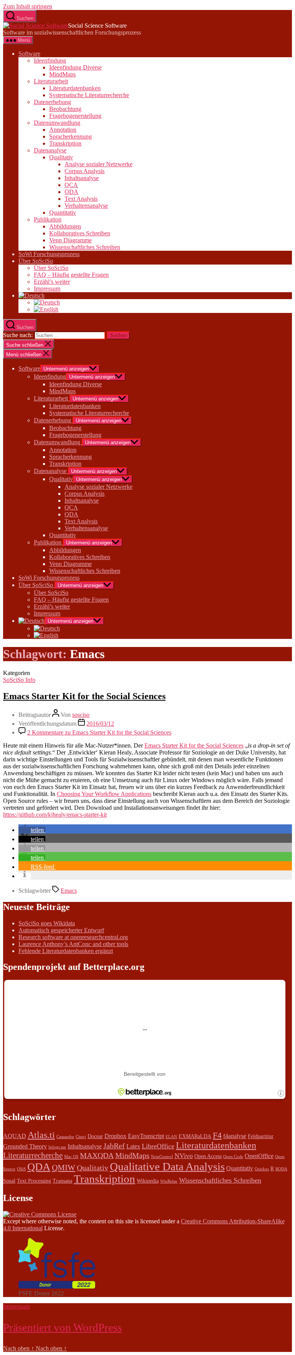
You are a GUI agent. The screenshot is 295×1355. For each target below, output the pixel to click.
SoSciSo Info (19, 680)
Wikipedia (148, 1181)
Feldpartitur (260, 1136)
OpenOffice (259, 1156)
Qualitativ (61, 157)
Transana (62, 1181)
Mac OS (71, 1157)
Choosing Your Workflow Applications (104, 794)
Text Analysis (81, 198)
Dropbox (115, 1136)
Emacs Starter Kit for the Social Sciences (84, 696)
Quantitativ (62, 212)
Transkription (65, 143)
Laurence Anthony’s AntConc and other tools (73, 944)
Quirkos (262, 1169)
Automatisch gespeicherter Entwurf (61, 930)
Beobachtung (65, 109)
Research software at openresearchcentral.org (73, 937)
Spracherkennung (70, 136)
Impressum (47, 288)
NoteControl (162, 1157)
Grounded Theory (25, 1146)
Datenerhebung (52, 102)
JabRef (114, 1146)
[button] (31, 830)
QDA (71, 192)
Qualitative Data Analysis (167, 1166)
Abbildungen (65, 226)
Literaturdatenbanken (75, 88)
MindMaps (62, 74)
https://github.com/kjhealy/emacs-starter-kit (55, 814)
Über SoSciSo (35, 261)
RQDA (281, 1169)
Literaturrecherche (33, 1155)
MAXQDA (97, 1155)
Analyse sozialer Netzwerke (99, 164)
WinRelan (168, 1181)
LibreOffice (158, 1146)
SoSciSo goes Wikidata (46, 923)
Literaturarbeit (51, 81)
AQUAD (14, 1136)
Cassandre (65, 1137)
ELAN (171, 1137)
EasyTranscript (146, 1136)
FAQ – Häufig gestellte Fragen (71, 274)
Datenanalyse (50, 150)
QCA (71, 185)
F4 (217, 1135)
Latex (133, 1146)
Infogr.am (57, 1147)
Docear (95, 1136)
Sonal (9, 1181)
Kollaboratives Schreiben (79, 233)
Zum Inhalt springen (27, 6)
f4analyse (234, 1136)
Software (29, 53)
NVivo (183, 1156)
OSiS (21, 1169)
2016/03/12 (100, 723)
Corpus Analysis (84, 171)
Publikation (47, 219)
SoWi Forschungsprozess (49, 254)
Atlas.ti (41, 1135)
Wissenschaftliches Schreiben (84, 247)
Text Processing (34, 1181)
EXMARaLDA (195, 1136)
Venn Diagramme (70, 240)
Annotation (62, 129)
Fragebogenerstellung (75, 116)
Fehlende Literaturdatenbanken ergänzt (65, 951)
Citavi (81, 1137)
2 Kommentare (99, 732)
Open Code (233, 1157)
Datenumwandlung (57, 122)
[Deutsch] (31, 295)
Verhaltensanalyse (86, 205)
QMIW (63, 1167)
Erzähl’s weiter (52, 281)
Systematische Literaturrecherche (89, 95)
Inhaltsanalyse (82, 178)
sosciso (80, 714)
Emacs (69, 890)
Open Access (208, 1156)
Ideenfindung (50, 60)
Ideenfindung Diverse (75, 67)
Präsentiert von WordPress (62, 1327)
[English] (46, 309)
